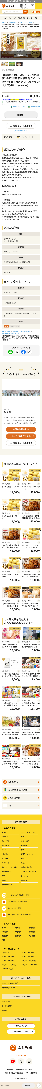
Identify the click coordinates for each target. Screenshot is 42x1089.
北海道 (17, 928)
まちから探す (6, 332)
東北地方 (32, 928)
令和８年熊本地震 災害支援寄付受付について (21, 1)
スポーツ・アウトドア (28, 871)
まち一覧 (29, 18)
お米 (30, 22)
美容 (3, 876)
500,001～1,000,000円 (29, 965)
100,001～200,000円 (29, 961)
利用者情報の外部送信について (16, 1073)
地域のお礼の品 (26, 867)
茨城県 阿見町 (8, 70)
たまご (4, 850)
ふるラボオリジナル (28, 832)
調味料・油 (5, 863)
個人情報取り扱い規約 (24, 1069)
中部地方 (18, 932)
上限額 (21, 8)
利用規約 (10, 1069)
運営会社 (33, 1073)
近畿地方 (32, 932)
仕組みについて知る (19, 106)
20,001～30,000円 (8, 957)
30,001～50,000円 (28, 957)
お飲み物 (5, 854)
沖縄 (3, 940)
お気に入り (27, 8)
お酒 (22, 850)
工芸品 (4, 880)
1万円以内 (5, 952)
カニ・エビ (25, 841)
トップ (4, 18)
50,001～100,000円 (8, 961)
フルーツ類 (5, 841)
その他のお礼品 (7, 885)
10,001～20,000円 (28, 952)
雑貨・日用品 (6, 871)
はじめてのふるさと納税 (10, 983)
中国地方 (5, 936)
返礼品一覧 (21, 18)
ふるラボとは (6, 1001)
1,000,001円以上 (7, 969)
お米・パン (22, 22)
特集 (36, 18)
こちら (31, 101)
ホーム (4, 22)
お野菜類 (24, 845)
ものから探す (13, 22)
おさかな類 (5, 845)
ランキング (12, 18)
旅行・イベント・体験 (9, 867)
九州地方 (32, 936)
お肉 (22, 836)
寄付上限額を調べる (8, 988)
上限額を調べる (35, 106)
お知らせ (5, 1010)
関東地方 (15, 332)
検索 (25, 11)
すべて (4, 832)
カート (32, 8)
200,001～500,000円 (9, 965)
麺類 (22, 858)
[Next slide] (40, 18)
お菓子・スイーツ (27, 854)
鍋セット (24, 863)
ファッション (25, 876)
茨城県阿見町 (25, 332)
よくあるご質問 (7, 1006)
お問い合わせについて (21, 130)
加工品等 (5, 858)
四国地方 (18, 936)
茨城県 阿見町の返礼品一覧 (10, 334)
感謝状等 (24, 880)
